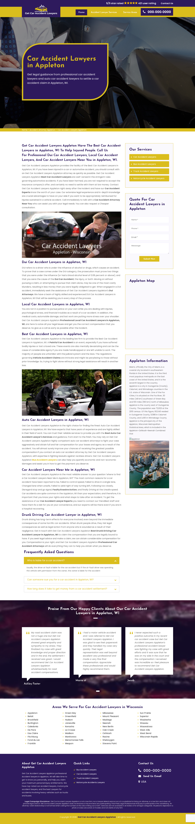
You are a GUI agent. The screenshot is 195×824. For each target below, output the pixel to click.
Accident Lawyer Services (104, 12)
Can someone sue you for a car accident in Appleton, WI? (60, 579)
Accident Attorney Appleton (42, 130)
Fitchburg (33, 736)
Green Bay (70, 713)
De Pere (32, 729)
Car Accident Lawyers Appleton (72, 130)
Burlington (33, 723)
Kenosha (69, 726)
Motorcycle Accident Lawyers (148, 178)
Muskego (107, 719)
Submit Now (149, 259)
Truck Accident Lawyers (145, 171)
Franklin (32, 743)
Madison (69, 733)
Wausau (144, 723)
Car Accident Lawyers (144, 156)
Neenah (107, 723)
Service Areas (130, 12)
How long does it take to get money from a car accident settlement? (67, 588)
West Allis (145, 729)
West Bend (145, 733)
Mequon (69, 743)
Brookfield (33, 719)
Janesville (70, 723)
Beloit (30, 716)
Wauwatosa (146, 726)
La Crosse (70, 729)
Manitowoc (71, 736)
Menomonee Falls (74, 740)
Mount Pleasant (111, 716)
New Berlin (108, 726)
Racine (106, 736)
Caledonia (33, 726)
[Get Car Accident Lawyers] (41, 9)
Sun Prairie (145, 713)
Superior (144, 716)
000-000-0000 (156, 770)
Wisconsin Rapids (149, 736)
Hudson (69, 719)
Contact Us (167, 3)
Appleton (32, 713)
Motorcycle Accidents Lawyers (91, 782)
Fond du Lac (34, 740)
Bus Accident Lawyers (144, 164)
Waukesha (145, 719)
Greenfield (70, 716)
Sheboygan (108, 740)
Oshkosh (107, 733)
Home (81, 12)
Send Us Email (151, 776)
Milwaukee (108, 713)
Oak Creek (108, 729)
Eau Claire (33, 733)
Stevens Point (110, 743)
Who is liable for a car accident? (45, 560)
